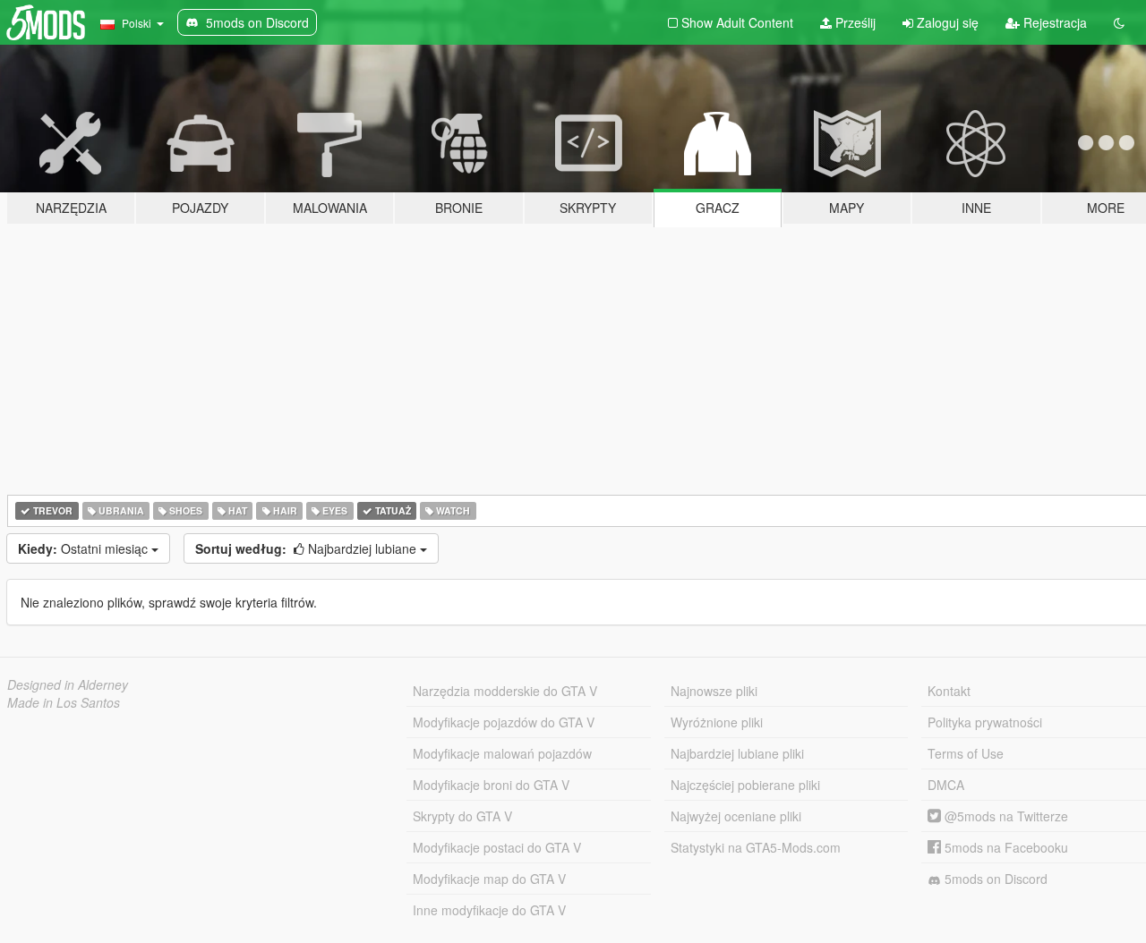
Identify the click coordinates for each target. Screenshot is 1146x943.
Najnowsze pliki (714, 691)
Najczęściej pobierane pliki (745, 785)
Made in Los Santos (63, 702)
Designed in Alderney (67, 684)
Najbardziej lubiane (307, 548)
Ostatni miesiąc (84, 548)
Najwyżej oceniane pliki (736, 816)
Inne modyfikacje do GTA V (489, 910)
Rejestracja (1053, 22)
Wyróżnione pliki (717, 722)
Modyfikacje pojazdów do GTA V (503, 722)
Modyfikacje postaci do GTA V (497, 847)
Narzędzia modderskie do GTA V (505, 691)
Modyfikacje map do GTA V (489, 879)
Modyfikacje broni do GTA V (491, 785)
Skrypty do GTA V (462, 816)
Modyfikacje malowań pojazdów (502, 753)
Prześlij (854, 22)
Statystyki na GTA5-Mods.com (756, 847)
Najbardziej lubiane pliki (737, 753)
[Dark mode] (1119, 22)
